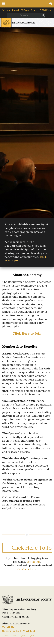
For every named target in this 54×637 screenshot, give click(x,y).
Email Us (8, 627)
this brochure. (27, 569)
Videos (25, 10)
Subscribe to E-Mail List (18, 631)
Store (34, 10)
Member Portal (10, 10)
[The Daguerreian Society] (17, 27)
